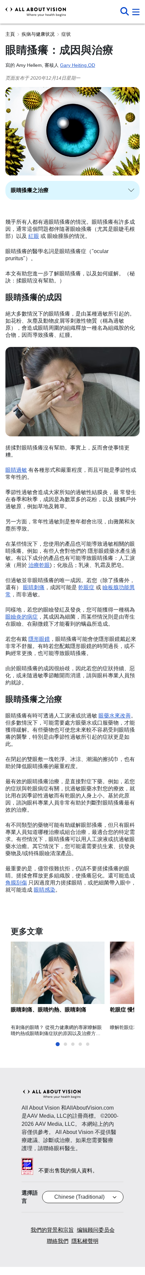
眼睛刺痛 (34, 587)
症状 (66, 34)
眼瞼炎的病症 (21, 617)
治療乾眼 (39, 565)
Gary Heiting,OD (77, 65)
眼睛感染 (44, 890)
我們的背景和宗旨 (52, 1230)
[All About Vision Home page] (35, 11)
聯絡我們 (57, 1241)
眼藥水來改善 (114, 715)
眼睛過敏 (16, 470)
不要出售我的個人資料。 (68, 1170)
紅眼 (33, 236)
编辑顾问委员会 (96, 1230)
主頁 (10, 34)
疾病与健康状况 (38, 34)
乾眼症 (86, 587)
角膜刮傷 (16, 883)
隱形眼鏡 (39, 639)
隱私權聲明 (84, 1241)
